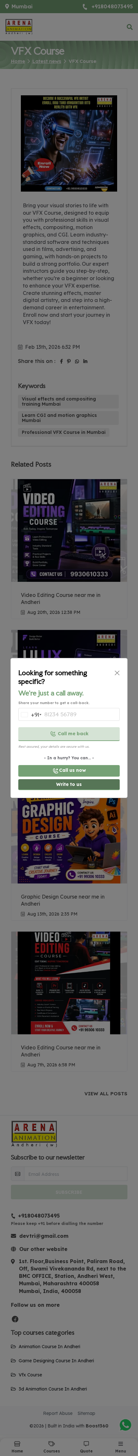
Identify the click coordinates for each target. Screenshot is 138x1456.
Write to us (69, 784)
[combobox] (29, 716)
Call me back (73, 734)
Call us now (72, 770)
